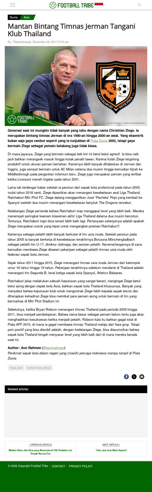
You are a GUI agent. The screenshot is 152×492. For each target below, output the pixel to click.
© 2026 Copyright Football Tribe (28, 466)
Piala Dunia (99, 140)
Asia (26, 17)
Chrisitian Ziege (39, 368)
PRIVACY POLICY (81, 466)
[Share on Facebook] (126, 376)
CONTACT (58, 466)
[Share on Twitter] (134, 376)
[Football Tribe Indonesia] (76, 5)
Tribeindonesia (22, 42)
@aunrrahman (53, 347)
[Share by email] (141, 376)
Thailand (16, 368)
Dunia (14, 17)
